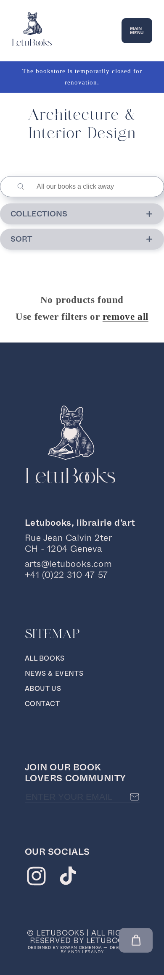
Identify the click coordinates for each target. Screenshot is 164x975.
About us (43, 688)
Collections (39, 214)
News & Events (54, 673)
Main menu (137, 30)
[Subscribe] (135, 797)
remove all (125, 316)
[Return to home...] (32, 43)
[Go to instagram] (36, 877)
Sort (21, 239)
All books (45, 658)
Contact (42, 703)
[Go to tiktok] (67, 877)
